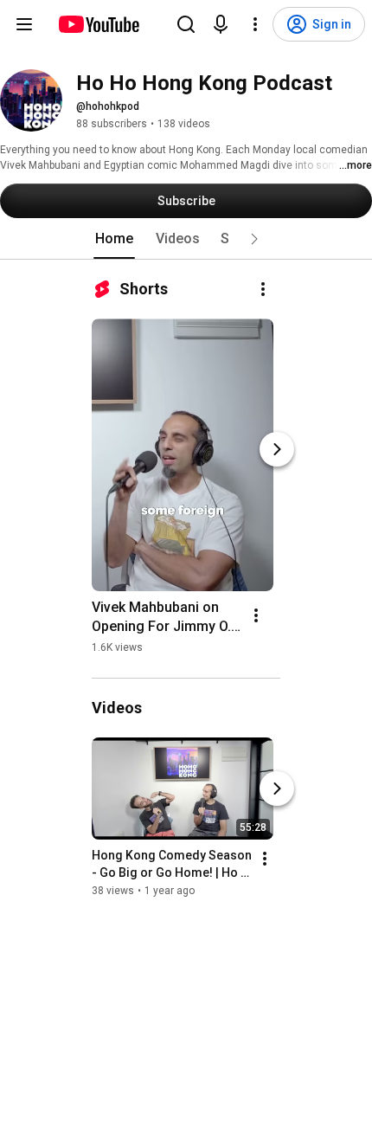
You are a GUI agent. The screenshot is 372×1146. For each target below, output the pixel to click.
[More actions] (263, 289)
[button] (254, 239)
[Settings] (255, 24)
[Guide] (24, 24)
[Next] (277, 449)
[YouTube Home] (98, 24)
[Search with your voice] (220, 24)
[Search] (186, 24)
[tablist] (186, 239)
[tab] (114, 239)
